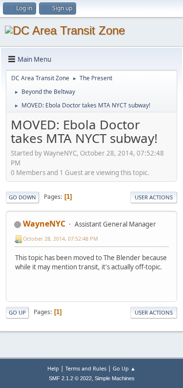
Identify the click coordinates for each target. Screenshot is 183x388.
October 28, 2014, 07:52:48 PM (60, 238)
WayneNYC (44, 223)
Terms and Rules (85, 368)
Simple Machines (115, 378)
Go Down (22, 197)
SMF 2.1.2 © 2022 (70, 378)
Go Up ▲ (124, 368)
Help (53, 368)
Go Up (17, 312)
